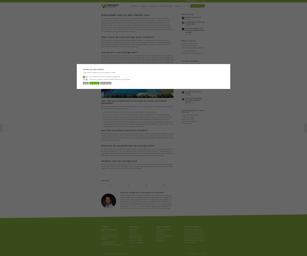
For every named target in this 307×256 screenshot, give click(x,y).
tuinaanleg (157, 204)
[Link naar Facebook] (200, 1)
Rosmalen (187, 232)
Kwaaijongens (116, 253)
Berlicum (197, 236)
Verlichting (160, 238)
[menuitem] (134, 6)
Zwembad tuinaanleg (136, 238)
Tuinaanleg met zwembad (190, 115)
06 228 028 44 (192, 1)
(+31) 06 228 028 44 (189, 51)
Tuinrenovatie (133, 234)
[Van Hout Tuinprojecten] (110, 6)
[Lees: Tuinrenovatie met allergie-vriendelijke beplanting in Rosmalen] (183, 99)
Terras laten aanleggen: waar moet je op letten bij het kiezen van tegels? (194, 30)
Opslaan (86, 83)
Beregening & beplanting (165, 236)
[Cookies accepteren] (84, 77)
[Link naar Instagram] (202, 1)
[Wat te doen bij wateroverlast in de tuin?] (306, 128)
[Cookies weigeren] (87, 77)
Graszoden (160, 240)
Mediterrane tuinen (188, 119)
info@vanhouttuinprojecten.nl (193, 53)
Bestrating (160, 232)
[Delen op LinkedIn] (164, 185)
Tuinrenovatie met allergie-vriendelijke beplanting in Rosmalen (193, 100)
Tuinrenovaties (186, 123)
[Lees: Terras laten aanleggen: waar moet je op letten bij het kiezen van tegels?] (183, 29)
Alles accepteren (94, 83)
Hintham (187, 238)
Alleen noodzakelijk (106, 83)
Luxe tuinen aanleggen (189, 121)
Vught (202, 236)
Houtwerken (161, 234)
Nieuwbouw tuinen (135, 236)
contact (136, 208)
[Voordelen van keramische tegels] (1, 128)
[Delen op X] (128, 185)
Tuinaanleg (132, 232)
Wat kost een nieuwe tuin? (193, 17)
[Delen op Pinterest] (146, 185)
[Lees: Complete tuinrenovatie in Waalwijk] (183, 92)
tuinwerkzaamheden (134, 206)
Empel (191, 236)
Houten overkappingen (136, 242)
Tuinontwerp (133, 229)
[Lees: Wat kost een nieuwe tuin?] (183, 18)
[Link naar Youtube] (204, 1)
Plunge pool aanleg (188, 117)
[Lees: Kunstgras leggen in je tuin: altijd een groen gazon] (183, 22)
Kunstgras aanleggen (163, 229)
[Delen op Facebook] (110, 185)
